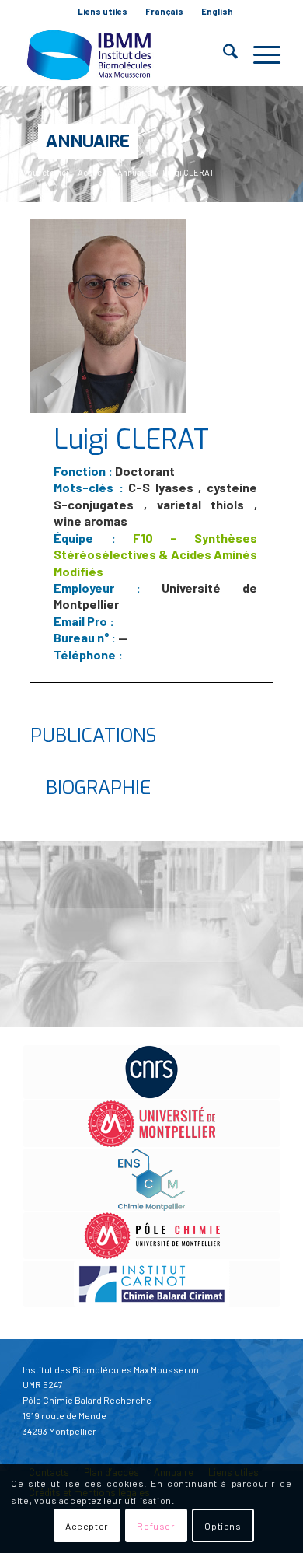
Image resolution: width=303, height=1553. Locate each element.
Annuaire (88, 141)
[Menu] (259, 54)
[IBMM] (125, 54)
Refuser (156, 1525)
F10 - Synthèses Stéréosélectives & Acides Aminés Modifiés (155, 554)
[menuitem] (103, 12)
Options (222, 1525)
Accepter (87, 1525)
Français (164, 11)
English (217, 11)
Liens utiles (102, 11)
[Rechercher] (222, 54)
